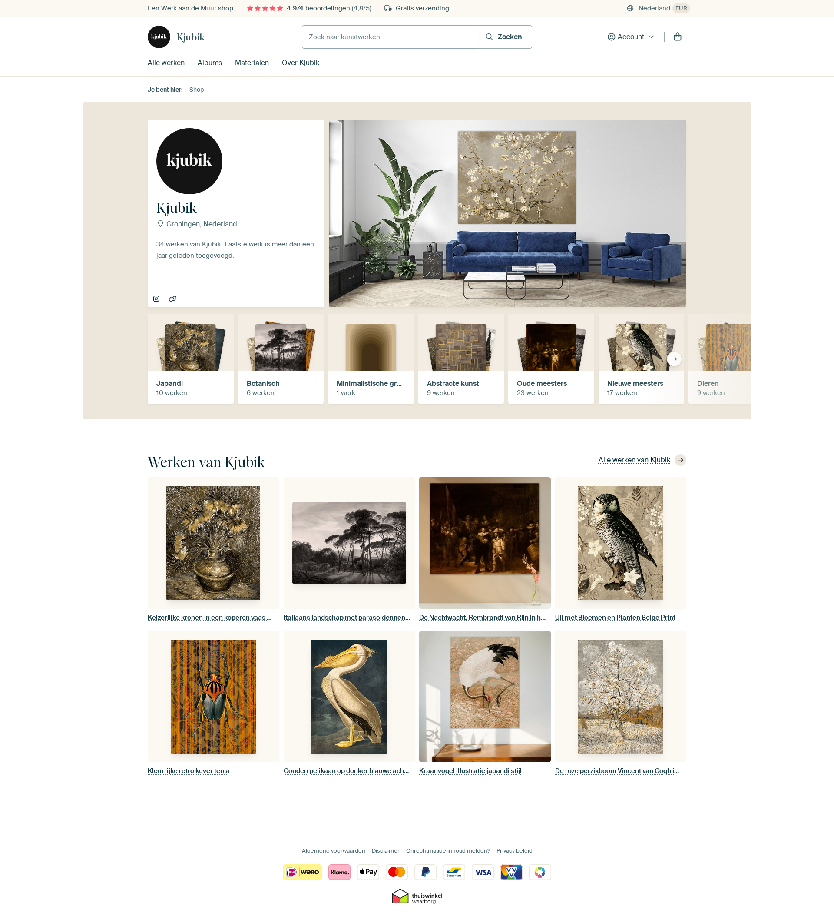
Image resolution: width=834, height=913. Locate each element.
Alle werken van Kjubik (634, 460)
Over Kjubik (300, 62)
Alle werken (166, 62)
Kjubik (191, 37)
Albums (210, 62)
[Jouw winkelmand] (677, 37)
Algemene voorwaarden (333, 850)
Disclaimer (386, 850)
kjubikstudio (157, 299)
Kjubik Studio (173, 299)
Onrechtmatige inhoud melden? (448, 850)
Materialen (252, 62)
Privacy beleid (514, 850)
